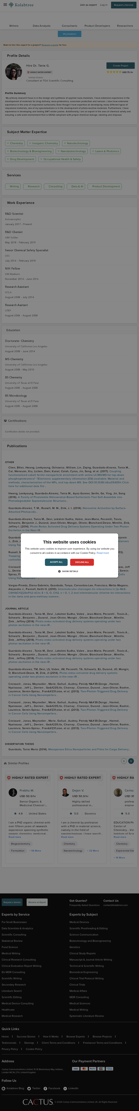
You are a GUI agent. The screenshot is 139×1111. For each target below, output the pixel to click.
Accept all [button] (56, 561)
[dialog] (69, 555)
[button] (69, 571)
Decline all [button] (82, 562)
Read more (103, 552)
